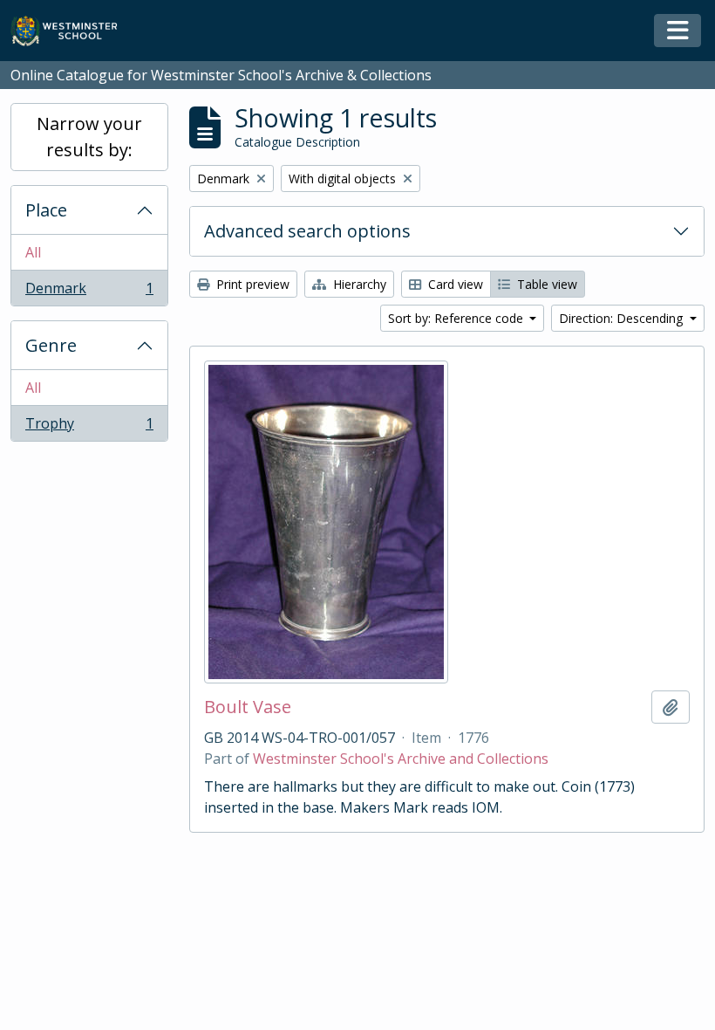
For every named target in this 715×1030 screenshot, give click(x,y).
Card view (454, 284)
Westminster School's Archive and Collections (400, 758)
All (33, 252)
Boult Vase (247, 707)
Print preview (251, 284)
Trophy (88, 427)
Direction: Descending (622, 318)
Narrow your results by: (89, 136)
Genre (51, 345)
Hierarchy (358, 284)
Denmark (88, 292)
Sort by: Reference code (457, 318)
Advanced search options (307, 231)
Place (46, 210)
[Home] (71, 31)
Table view (545, 284)
